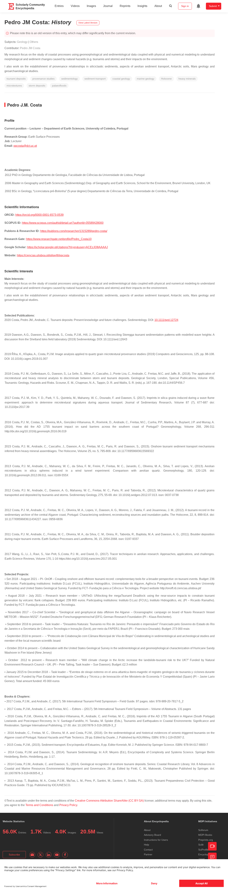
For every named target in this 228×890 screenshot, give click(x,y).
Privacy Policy (68, 805)
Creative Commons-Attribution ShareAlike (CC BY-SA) (109, 800)
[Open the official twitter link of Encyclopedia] (40, 855)
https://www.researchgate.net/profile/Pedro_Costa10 (59, 239)
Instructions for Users (156, 839)
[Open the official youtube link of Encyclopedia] (57, 855)
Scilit (200, 844)
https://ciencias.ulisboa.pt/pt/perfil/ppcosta (43, 255)
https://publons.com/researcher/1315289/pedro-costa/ (73, 231)
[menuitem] (198, 6)
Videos (75, 5)
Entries (59, 5)
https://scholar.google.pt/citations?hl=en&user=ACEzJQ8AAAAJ (67, 247)
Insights (142, 5)
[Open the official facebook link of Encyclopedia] (65, 855)
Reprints (125, 5)
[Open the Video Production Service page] (212, 846)
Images (91, 5)
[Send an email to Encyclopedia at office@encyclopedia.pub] (32, 855)
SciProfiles (204, 849)
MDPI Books (205, 834)
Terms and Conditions (39, 805)
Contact (148, 849)
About (158, 5)
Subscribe (14, 854)
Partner (148, 854)
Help (146, 844)
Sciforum (203, 830)
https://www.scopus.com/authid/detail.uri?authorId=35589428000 (62, 222)
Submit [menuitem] (213, 6)
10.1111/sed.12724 (166, 319)
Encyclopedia (205, 854)
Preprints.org (205, 839)
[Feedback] (212, 857)
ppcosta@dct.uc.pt (25, 145)
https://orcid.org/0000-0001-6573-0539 (39, 214)
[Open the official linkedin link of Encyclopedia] (48, 855)
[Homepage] (11, 6)
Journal (108, 5)
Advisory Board (152, 834)
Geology (22, 41)
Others (34, 41)
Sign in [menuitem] (185, 6)
